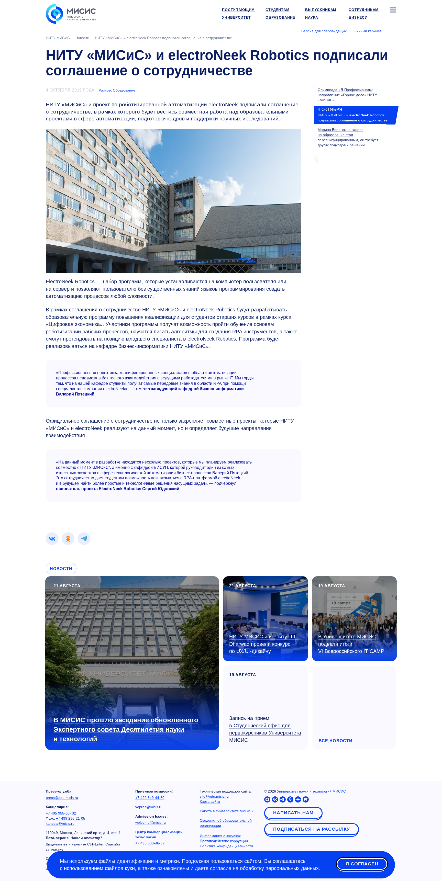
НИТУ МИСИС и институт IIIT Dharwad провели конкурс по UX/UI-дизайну (264, 644)
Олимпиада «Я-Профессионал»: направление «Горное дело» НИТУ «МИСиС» (347, 95)
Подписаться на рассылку (311, 829)
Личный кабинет (367, 31)
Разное (105, 90)
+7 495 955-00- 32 (61, 813)
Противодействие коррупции (224, 841)
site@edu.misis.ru (214, 796)
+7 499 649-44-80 (149, 798)
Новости (61, 569)
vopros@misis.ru (148, 807)
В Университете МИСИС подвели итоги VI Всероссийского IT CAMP (351, 644)
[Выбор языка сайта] (392, 30)
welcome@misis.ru (150, 822)
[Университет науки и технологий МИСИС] (71, 13)
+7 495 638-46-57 (149, 843)
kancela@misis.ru (60, 823)
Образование (124, 90)
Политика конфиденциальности (226, 846)
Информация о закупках (220, 836)
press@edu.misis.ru (62, 798)
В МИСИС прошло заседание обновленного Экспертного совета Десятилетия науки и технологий (125, 729)
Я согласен (362, 863)
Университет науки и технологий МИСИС (311, 791)
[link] (52, 538)
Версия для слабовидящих (324, 31)
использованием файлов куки (99, 868)
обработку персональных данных (279, 868)
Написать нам (293, 812)
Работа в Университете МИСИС (226, 811)
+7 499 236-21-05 (70, 818)
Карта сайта (210, 801)
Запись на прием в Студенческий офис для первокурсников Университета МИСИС (265, 729)
